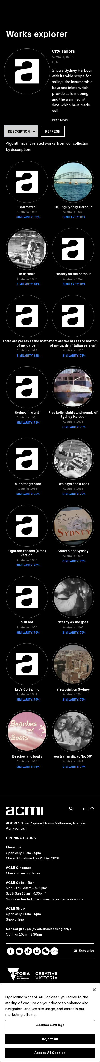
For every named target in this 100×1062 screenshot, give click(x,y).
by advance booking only (51, 929)
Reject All (50, 1039)
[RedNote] (54, 951)
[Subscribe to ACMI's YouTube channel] (19, 951)
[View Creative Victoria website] (32, 975)
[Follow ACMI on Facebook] (11, 951)
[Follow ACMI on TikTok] (28, 951)
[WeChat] (46, 951)
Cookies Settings (49, 1025)
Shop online (15, 920)
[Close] (94, 989)
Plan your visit (16, 829)
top (85, 809)
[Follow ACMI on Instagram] (37, 951)
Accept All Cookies (50, 1053)
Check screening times (23, 873)
